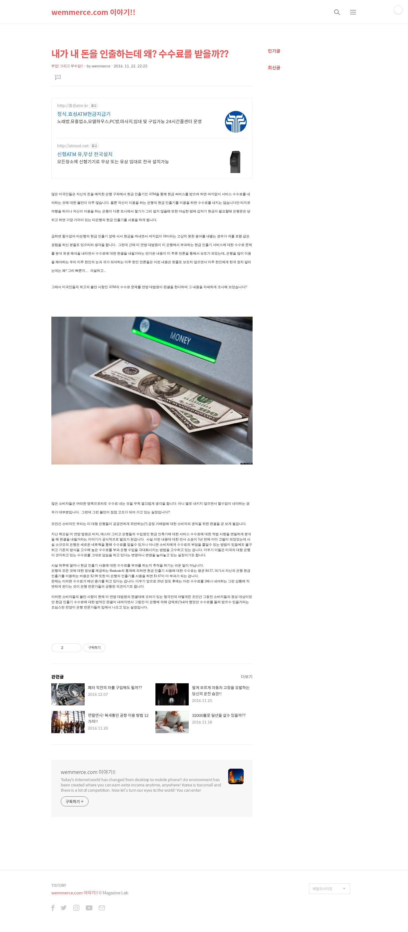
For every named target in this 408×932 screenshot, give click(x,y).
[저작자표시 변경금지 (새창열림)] (110, 648)
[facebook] (52, 908)
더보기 (247, 676)
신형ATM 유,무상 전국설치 (85, 154)
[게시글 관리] (75, 648)
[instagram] (76, 908)
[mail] (102, 908)
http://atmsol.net (73, 145)
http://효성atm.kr (72, 105)
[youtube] (89, 908)
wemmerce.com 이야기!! (93, 11)
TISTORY (58, 885)
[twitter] (64, 908)
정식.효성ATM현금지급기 (84, 114)
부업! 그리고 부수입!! (67, 66)
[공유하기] (68, 648)
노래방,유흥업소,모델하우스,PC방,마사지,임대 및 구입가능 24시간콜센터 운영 (129, 121)
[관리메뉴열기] (398, 10)
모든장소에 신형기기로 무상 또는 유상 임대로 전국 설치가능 (113, 161)
